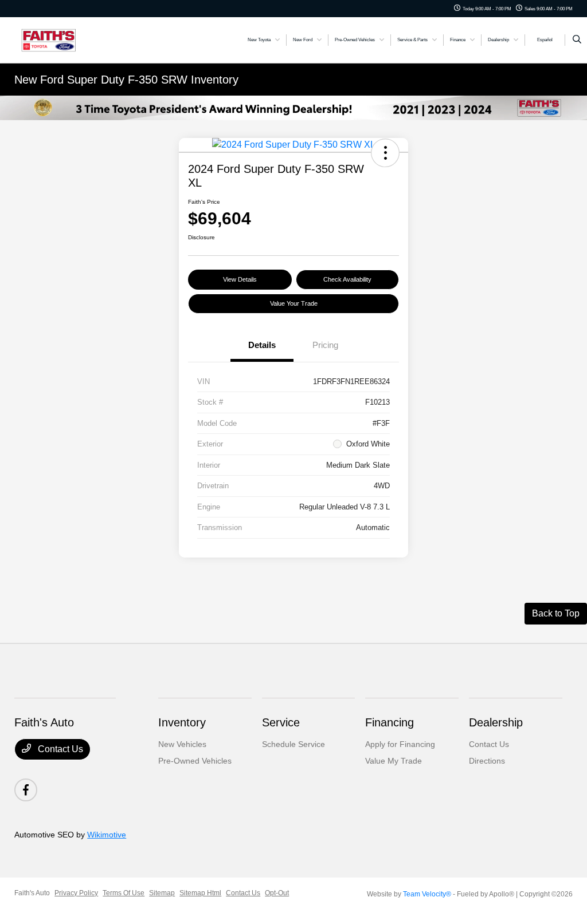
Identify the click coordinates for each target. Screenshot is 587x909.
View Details (240, 279)
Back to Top (556, 613)
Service (281, 722)
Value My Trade (393, 760)
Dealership (496, 722)
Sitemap (162, 893)
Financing (389, 722)
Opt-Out (277, 893)
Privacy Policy (76, 893)
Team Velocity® (427, 894)
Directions (487, 760)
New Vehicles (182, 744)
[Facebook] (25, 789)
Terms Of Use (123, 893)
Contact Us (59, 749)
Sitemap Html (200, 893)
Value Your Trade (294, 303)
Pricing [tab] (325, 345)
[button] (385, 153)
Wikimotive (106, 834)
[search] (577, 40)
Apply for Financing (400, 744)
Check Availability (347, 279)
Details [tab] (262, 345)
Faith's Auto (32, 893)
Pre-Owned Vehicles (195, 760)
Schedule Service (293, 744)
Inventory (182, 722)
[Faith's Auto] (66, 39)
